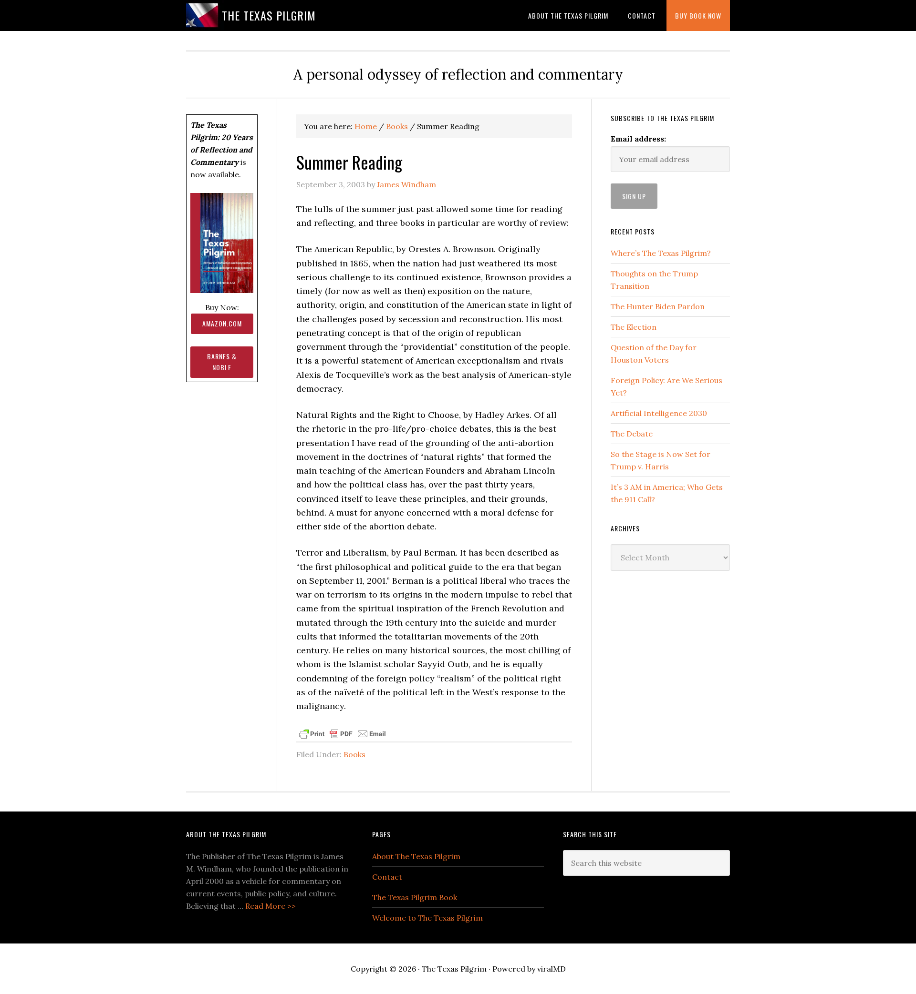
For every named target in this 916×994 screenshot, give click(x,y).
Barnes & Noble (222, 361)
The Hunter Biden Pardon (658, 306)
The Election (633, 327)
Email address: (638, 138)
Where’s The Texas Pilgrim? (661, 253)
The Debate (632, 433)
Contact (387, 877)
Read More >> (270, 906)
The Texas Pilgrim (269, 15)
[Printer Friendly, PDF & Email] (342, 733)
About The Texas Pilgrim (416, 856)
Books (354, 754)
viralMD (551, 969)
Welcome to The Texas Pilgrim (427, 918)
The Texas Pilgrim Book (414, 897)
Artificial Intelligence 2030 (659, 413)
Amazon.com (222, 323)
